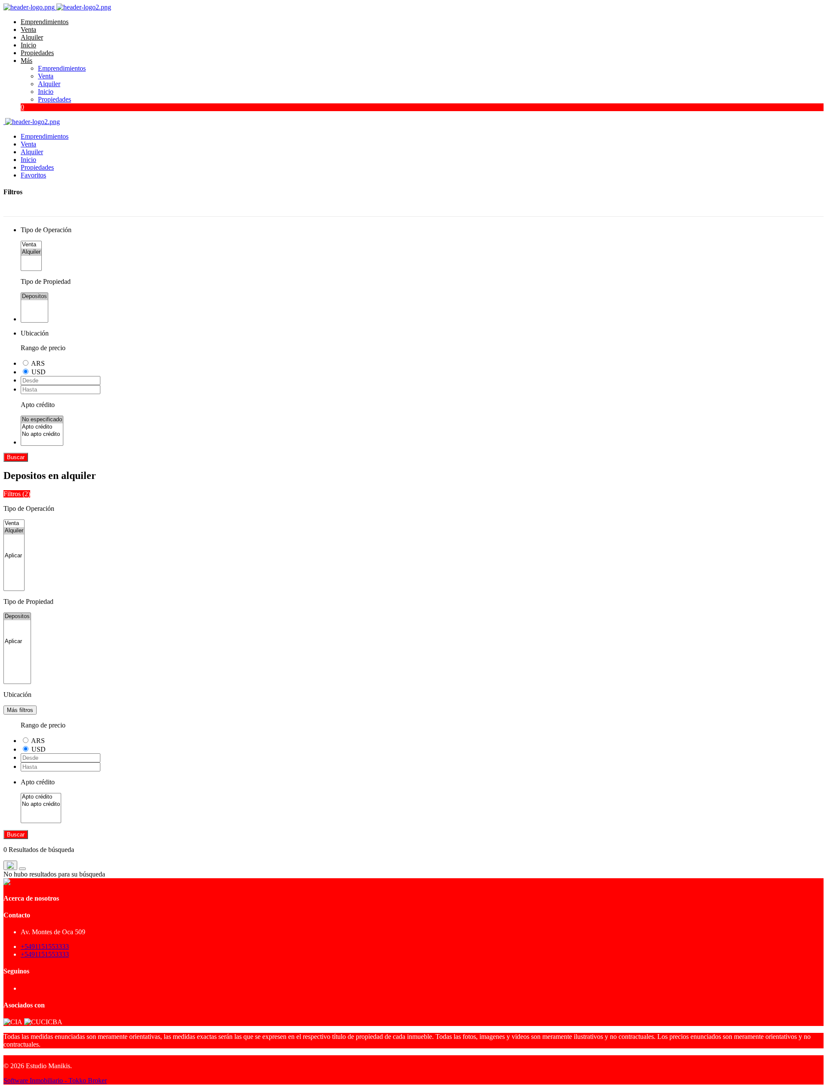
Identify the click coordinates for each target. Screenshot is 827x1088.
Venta (28, 29)
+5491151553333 (45, 946)
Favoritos (33, 175)
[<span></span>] (14, 556)
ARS (38, 363)
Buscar (16, 457)
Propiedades (37, 52)
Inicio (28, 45)
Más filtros (20, 710)
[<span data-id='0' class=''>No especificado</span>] (42, 419)
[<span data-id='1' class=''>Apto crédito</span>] (42, 427)
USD (38, 372)
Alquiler (32, 37)
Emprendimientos (44, 21)
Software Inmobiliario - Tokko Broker (55, 1080)
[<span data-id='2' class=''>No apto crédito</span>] (42, 434)
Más (26, 60)
